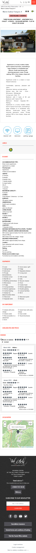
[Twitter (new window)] (26, 516)
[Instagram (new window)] (15, 516)
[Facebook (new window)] (10, 516)
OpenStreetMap (29, 447)
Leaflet (22, 447)
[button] (26, 2)
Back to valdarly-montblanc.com (17, 550)
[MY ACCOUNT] (23, 2)
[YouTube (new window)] (20, 516)
